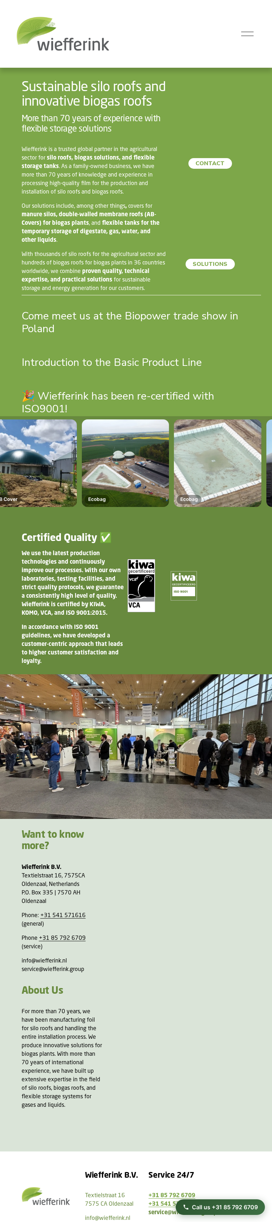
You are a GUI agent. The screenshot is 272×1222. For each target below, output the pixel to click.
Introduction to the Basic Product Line (112, 362)
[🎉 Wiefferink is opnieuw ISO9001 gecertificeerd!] (141, 381)
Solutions (210, 264)
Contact (210, 163)
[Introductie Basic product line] (112, 348)
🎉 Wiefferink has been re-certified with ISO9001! (118, 402)
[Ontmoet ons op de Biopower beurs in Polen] (141, 301)
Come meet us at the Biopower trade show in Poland (130, 322)
